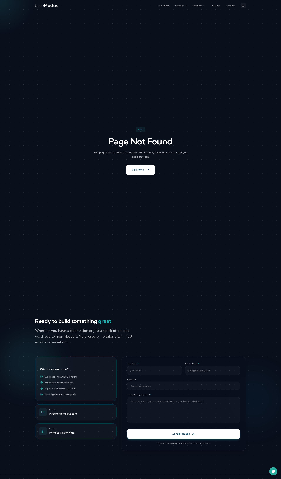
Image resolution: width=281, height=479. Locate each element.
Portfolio (215, 5)
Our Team (163, 5)
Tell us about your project (139, 395)
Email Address (192, 364)
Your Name (132, 364)
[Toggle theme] (243, 5)
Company (131, 379)
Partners (197, 5)
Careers (230, 5)
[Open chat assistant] (273, 471)
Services (179, 5)
